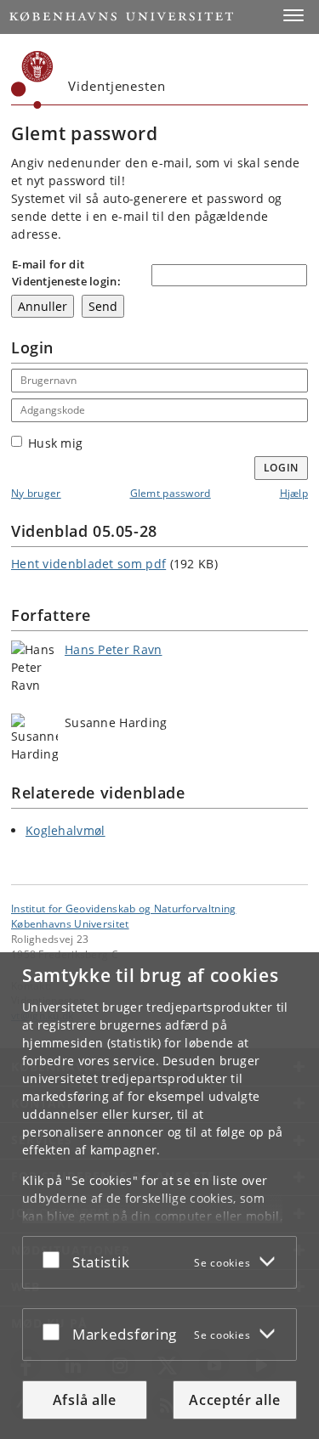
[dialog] (159, 1195)
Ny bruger (36, 493)
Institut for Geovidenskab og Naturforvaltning (123, 908)
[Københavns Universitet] (32, 80)
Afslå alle (85, 1400)
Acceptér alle (234, 1400)
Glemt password (170, 493)
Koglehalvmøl (65, 830)
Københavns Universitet (70, 923)
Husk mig (55, 443)
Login (281, 467)
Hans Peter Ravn (113, 649)
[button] (293, 15)
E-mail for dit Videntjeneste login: (66, 273)
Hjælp (294, 493)
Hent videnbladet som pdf (88, 564)
